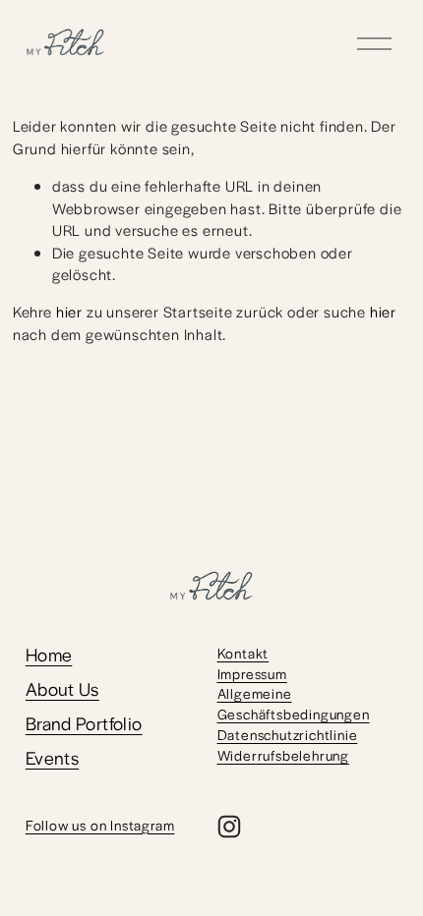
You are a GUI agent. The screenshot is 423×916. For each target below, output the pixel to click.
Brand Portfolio (84, 723)
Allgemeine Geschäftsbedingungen (293, 703)
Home (49, 654)
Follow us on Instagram (100, 824)
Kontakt (243, 652)
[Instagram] (229, 826)
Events (52, 758)
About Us (62, 689)
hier (69, 311)
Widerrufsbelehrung (283, 755)
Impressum (252, 673)
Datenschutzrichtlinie (287, 734)
